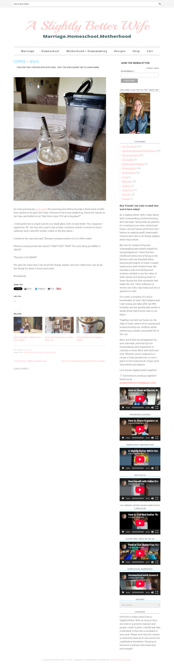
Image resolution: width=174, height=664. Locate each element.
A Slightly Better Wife (71, 27)
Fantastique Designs (121, 660)
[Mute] (152, 407)
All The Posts (27, 350)
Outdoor (126, 185)
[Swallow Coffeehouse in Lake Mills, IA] (59, 325)
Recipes (126, 194)
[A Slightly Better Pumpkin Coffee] (90, 325)
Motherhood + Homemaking (45, 352)
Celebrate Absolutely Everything (139, 150)
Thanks (126, 198)
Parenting (127, 190)
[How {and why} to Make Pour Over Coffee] (28, 325)
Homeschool (129, 172)
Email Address (128, 71)
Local (125, 176)
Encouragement (28, 352)
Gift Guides (127, 159)
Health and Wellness (133, 163)
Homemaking (129, 168)
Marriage (127, 181)
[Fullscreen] (157, 407)
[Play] (123, 407)
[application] (140, 398)
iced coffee (41, 209)
